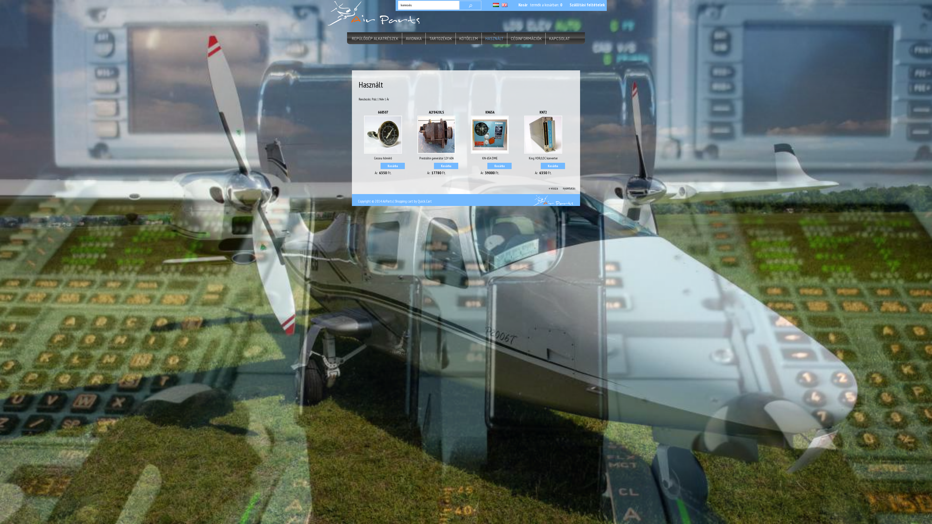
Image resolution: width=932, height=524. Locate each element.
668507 (383, 112)
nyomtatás (569, 188)
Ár (388, 99)
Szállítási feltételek (587, 5)
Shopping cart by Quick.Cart (413, 201)
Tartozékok (440, 38)
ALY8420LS (436, 112)
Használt (494, 38)
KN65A (489, 112)
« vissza (553, 188)
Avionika (414, 38)
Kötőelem (468, 38)
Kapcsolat (559, 38)
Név (381, 99)
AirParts (388, 201)
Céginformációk (526, 38)
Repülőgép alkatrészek (375, 38)
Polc (374, 99)
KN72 (543, 112)
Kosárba (393, 166)
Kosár (523, 5)
